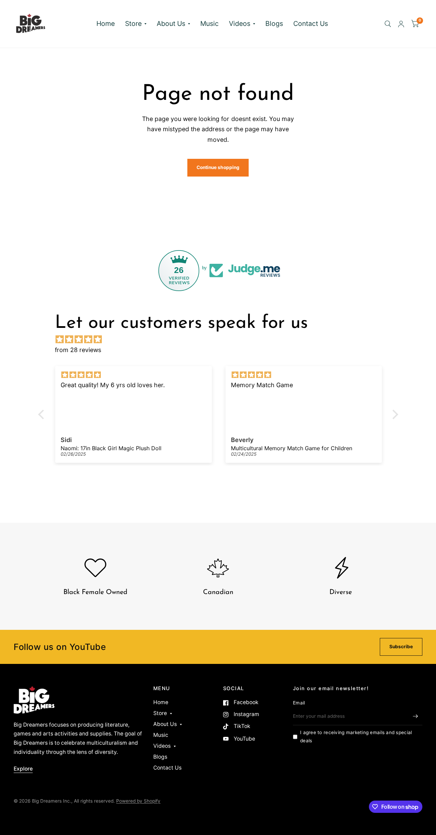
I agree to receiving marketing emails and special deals (356, 736)
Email (299, 702)
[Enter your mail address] (415, 716)
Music (209, 23)
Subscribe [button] (401, 646)
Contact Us (310, 23)
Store (133, 23)
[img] (221, 339)
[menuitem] (105, 24)
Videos (239, 23)
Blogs (274, 23)
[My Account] (401, 24)
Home (105, 23)
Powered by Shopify (138, 801)
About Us (171, 23)
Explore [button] (23, 768)
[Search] (387, 24)
